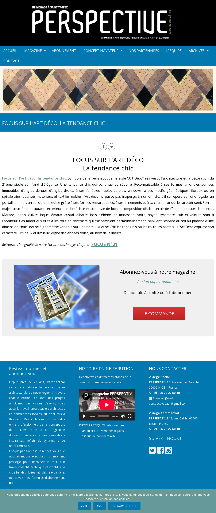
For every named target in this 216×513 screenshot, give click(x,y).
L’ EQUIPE (174, 50)
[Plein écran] (129, 416)
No (99, 506)
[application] (107, 404)
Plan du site (88, 431)
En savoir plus (123, 506)
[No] (211, 501)
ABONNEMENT (64, 50)
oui (84, 506)
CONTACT (11, 61)
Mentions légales (112, 431)
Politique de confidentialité (98, 436)
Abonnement (116, 425)
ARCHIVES (197, 50)
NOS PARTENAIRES (144, 50)
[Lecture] (84, 416)
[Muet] (123, 416)
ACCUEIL (10, 50)
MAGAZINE (33, 50)
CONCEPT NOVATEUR (101, 50)
